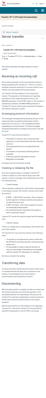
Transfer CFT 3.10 (14, 56)
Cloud (6, 59)
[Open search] (36, 10)
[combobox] (20, 50)
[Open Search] (33, 3)
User (40, 56)
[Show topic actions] (42, 38)
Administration (30, 56)
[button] (23, 32)
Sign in (41, 4)
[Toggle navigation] (42, 10)
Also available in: (7, 45)
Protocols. (5, 131)
